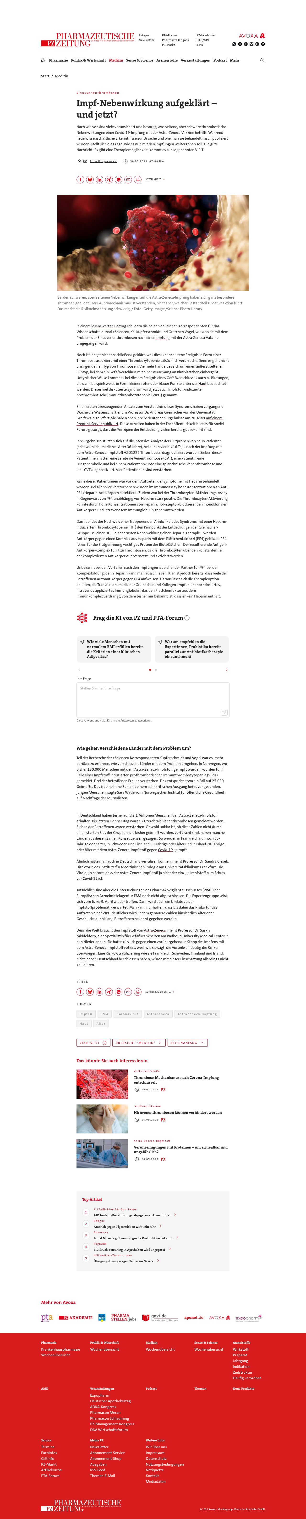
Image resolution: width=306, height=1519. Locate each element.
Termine (48, 1447)
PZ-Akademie (206, 35)
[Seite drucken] (138, 179)
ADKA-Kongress (103, 1406)
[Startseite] (81, 1505)
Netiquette (155, 1470)
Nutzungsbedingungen (165, 1464)
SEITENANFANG (184, 1043)
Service (46, 1440)
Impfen (86, 1014)
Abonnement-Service (107, 1452)
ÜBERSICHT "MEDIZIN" (135, 1043)
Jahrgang (240, 1360)
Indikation (241, 1366)
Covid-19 (165, 849)
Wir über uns (156, 1447)
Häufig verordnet (247, 1378)
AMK (200, 45)
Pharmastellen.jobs (175, 40)
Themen (200, 1389)
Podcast (220, 60)
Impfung (162, 337)
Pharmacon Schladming (109, 1418)
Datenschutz (156, 1458)
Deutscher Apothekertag (110, 1401)
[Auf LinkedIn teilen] (99, 179)
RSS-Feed (97, 1470)
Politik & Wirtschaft (88, 60)
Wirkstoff (240, 1349)
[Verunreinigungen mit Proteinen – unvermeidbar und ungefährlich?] (102, 1153)
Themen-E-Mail (102, 1475)
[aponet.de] (193, 1318)
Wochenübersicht (55, 1355)
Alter (101, 1024)
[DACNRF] (101, 1318)
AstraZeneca (158, 1014)
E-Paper (144, 35)
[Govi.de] (160, 1318)
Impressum (155, 1452)
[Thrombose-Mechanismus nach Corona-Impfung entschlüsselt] (102, 1084)
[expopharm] (249, 1318)
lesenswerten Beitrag (108, 326)
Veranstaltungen (195, 60)
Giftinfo (47, 1458)
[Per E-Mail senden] (128, 179)
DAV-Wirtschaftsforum (109, 1429)
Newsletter (146, 40)
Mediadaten (156, 1481)
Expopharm (99, 1395)
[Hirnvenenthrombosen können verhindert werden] (102, 1119)
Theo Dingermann (103, 161)
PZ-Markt (168, 45)
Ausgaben (98, 1464)
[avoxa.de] (219, 1318)
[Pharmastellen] (123, 1318)
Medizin (116, 60)
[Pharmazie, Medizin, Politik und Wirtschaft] (88, 39)
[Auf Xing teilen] (109, 179)
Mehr (235, 60)
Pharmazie (58, 60)
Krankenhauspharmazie (60, 1349)
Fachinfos (49, 1452)
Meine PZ (97, 1440)
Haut (202, 383)
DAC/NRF (203, 40)
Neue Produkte (243, 1389)
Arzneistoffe (167, 60)
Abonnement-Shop (105, 1458)
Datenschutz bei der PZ (158, 991)
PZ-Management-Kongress (112, 1424)
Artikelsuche (51, 1470)
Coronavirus (128, 1014)
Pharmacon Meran (105, 1412)
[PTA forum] (47, 1318)
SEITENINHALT (153, 179)
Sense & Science (139, 60)
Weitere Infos (155, 1440)
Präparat (240, 1355)
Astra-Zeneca (155, 930)
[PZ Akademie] (76, 1318)
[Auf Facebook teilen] (80, 179)
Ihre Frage (83, 679)
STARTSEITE (90, 1043)
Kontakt (152, 1475)
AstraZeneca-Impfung (197, 1014)
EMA (105, 1014)
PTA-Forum (169, 35)
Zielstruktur (242, 1372)
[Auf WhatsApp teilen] (118, 179)
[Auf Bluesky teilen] (90, 179)
